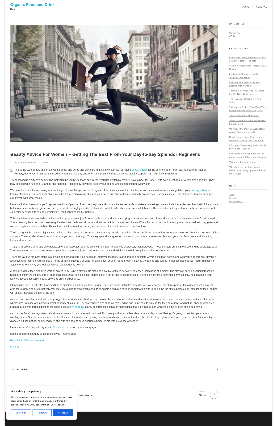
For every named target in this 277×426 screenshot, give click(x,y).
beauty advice (139, 169)
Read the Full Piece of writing (27, 340)
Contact (233, 198)
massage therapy (200, 190)
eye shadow (77, 307)
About (232, 195)
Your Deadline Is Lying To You (244, 115)
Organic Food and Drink (32, 4)
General (45, 162)
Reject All (42, 412)
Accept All (63, 412)
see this (14, 346)
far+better (22, 369)
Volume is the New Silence (242, 162)
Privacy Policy (236, 201)
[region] (41, 403)
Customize (21, 412)
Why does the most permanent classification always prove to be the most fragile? (247, 170)
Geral (233, 36)
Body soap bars (62, 327)
